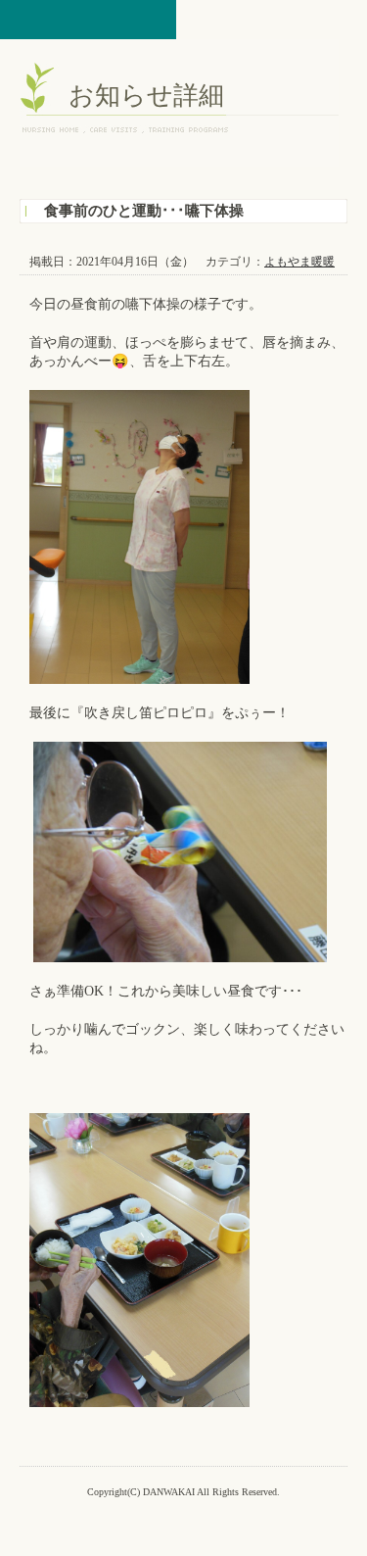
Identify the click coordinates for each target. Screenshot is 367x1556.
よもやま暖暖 (299, 261)
